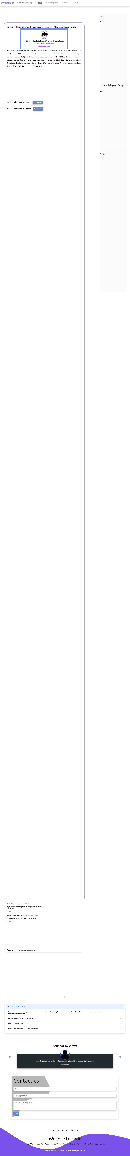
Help (101, 17)
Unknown (10, 904)
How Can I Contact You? (16, 1007)
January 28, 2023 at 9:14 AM (30, 915)
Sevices (72, 1144)
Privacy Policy (56, 1144)
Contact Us (29, 1144)
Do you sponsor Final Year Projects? (21, 1018)
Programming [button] (27, 3)
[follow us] (58, 1130)
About (47, 1144)
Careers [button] (75, 3)
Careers (80, 1144)
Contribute (39, 1144)
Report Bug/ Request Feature (95, 1144)
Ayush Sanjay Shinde (14, 915)
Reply (9, 911)
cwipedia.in (81, 1150)
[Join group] (71, 1130)
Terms (65, 1144)
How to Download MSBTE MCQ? (19, 1023)
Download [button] (66, 3)
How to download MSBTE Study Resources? (23, 1028)
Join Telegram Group (113, 85)
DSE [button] (38, 3)
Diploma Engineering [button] (52, 3)
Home (19, 3)
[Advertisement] (14, 17)
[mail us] (53, 1130)
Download (38, 102)
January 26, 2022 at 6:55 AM (21, 904)
